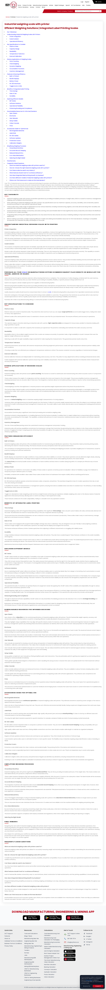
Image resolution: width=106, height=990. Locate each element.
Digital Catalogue (59, 5)
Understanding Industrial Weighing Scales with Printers (23, 34)
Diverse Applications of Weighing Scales (19, 59)
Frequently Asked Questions (15, 163)
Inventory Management (17, 71)
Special (68, 5)
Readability (13, 51)
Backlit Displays (14, 78)
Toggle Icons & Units (16, 86)
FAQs (11, 126)
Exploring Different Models (15, 99)
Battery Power (14, 81)
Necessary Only (86, 986)
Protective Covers (15, 140)
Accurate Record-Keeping (18, 150)
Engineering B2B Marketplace (29, 963)
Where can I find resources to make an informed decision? (27, 180)
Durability (12, 96)
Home (19, 5)
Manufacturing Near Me (31, 938)
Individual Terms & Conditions (13, 941)
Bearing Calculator (49, 967)
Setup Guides (14, 121)
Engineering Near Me (30, 941)
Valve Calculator (49, 977)
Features (7, 936)
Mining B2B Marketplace (31, 966)
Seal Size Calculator (50, 964)
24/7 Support (9, 933)
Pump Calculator (49, 974)
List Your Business (75, 5)
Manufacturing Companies (40, 5)
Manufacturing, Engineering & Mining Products (33, 947)
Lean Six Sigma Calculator (52, 951)
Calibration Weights (16, 143)
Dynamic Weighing (15, 66)
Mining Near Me (29, 943)
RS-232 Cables (14, 136)
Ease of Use (13, 93)
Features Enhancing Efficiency (16, 74)
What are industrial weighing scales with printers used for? (27, 165)
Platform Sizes (14, 46)
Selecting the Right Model (17, 158)
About (43, 7)
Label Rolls (13, 133)
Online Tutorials (14, 123)
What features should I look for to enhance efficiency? (26, 173)
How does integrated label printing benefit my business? (27, 175)
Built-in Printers (14, 76)
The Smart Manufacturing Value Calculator (52, 961)
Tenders (88, 5)
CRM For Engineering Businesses (30, 974)
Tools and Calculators (31, 933)
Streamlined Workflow (16, 148)
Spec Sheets (13, 113)
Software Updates (15, 138)
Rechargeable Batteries (17, 131)
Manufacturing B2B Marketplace (30, 958)
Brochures (13, 116)
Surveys (32, 7)
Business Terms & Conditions (13, 943)
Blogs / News (28, 936)
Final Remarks (11, 161)
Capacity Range (14, 49)
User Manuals (14, 118)
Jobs (83, 5)
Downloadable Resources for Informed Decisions (22, 111)
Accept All (98, 986)
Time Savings (13, 91)
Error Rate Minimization (17, 155)
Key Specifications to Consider (16, 44)
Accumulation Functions (17, 69)
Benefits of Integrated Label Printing (18, 89)
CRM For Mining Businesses (32, 977)
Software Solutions (15, 103)
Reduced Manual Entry (16, 153)
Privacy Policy (9, 946)
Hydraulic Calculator (50, 972)
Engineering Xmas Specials (32, 980)
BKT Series (13, 101)
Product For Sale (27, 5)
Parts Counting (14, 61)
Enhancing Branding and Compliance (21, 108)
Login (82, 2)
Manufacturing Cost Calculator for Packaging (51, 939)
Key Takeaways (12, 32)
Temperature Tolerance (17, 54)
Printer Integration (15, 36)
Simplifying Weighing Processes (16, 146)
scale (25, 272)
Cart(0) (99, 2)
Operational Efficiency (16, 41)
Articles (51, 5)
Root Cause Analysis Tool (51, 953)
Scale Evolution (14, 39)
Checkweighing (14, 64)
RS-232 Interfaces (15, 83)
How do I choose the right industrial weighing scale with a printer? (29, 168)
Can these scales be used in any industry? (22, 170)
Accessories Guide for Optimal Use (17, 129)
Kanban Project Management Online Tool (52, 957)
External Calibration (16, 56)
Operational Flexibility (16, 106)
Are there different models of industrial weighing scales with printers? (31, 178)
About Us (7, 938)
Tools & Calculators (23, 7)
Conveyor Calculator (50, 969)
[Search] (100, 11)
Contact (38, 7)
